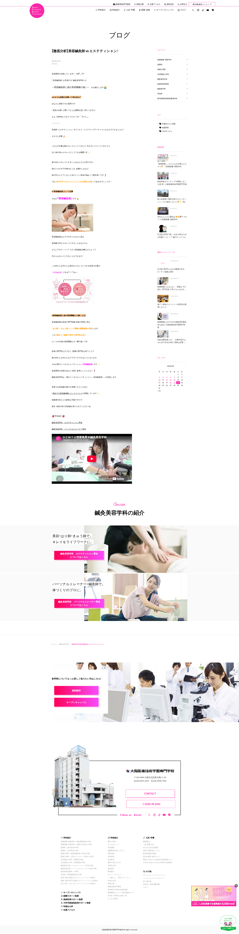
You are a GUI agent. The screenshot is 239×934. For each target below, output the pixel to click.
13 (170, 380)
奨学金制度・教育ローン (151, 856)
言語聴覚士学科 (163, 74)
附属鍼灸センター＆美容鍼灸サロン (121, 892)
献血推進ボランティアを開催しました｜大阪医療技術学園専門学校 (172, 182)
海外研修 (111, 853)
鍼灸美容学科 (56, 61)
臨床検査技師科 (163, 84)
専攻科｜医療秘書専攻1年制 (71, 874)
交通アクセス (155, 4)
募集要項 (146, 841)
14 (174, 380)
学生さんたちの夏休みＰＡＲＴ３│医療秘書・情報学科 (172, 218)
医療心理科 (161, 69)
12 (167, 380)
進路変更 (165, 127)
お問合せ (183, 4)
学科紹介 (102, 9)
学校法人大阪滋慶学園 (151, 884)
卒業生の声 (68, 906)
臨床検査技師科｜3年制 (69, 871)
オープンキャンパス (165, 9)
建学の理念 (112, 841)
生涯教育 (111, 859)
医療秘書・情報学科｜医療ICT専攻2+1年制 (76, 844)
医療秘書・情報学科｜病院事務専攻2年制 (76, 841)
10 (159, 380)
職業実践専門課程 (123, 4)
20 (170, 382)
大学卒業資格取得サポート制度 (76, 902)
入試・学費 (130, 9)
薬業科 (159, 64)
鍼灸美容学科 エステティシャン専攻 (67, 422)
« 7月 (159, 391)
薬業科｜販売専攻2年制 (69, 847)
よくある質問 (113, 898)
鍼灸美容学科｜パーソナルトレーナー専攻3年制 (79, 868)
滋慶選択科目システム (116, 850)
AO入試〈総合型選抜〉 (151, 847)
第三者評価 (147, 881)
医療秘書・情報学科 (164, 59)
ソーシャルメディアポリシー (154, 878)
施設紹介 (111, 868)
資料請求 (170, 4)
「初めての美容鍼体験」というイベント (67, 393)
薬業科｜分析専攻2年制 (69, 850)
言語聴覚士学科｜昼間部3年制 (72, 859)
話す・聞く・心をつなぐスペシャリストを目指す (78, 883)
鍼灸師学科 (161, 88)
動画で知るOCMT (114, 862)
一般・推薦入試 (148, 844)
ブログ (183, 9)
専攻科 (159, 93)
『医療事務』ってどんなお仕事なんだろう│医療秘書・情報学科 (172, 165)
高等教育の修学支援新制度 (118, 889)
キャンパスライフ (114, 874)
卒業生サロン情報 (168, 124)
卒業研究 (111, 856)
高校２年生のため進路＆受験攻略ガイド (158, 859)
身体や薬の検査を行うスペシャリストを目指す (78, 877)
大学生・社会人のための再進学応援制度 (157, 862)
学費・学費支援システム (151, 850)
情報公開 (140, 4)
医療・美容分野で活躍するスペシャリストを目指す (79, 880)
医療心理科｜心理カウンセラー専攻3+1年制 (77, 856)
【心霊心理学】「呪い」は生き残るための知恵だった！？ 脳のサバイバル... (172, 235)
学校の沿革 (112, 880)
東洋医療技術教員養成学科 (167, 98)
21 (174, 382)
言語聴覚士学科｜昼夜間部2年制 (73, 862)
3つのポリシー (113, 844)
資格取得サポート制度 (73, 899)
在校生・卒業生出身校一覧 (117, 895)
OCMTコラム (167, 131)
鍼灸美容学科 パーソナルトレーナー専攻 (69, 429)
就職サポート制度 (71, 895)
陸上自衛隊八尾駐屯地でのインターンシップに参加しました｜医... (171, 200)
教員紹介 (111, 871)
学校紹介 (116, 9)
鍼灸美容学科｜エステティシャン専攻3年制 (77, 865)
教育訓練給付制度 (149, 853)
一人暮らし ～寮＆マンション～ (119, 877)
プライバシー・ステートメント (154, 875)
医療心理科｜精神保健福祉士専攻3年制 (75, 853)
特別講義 (111, 847)
